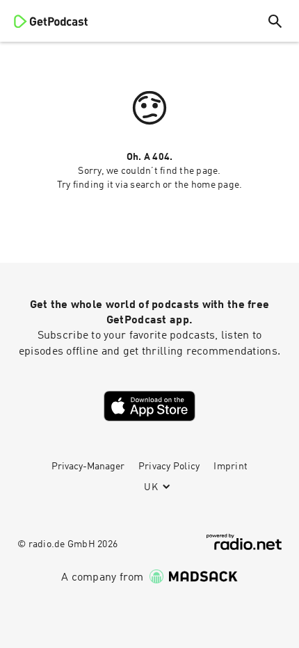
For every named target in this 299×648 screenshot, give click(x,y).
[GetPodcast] (51, 21)
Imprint (230, 466)
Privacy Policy (169, 466)
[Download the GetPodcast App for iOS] (149, 406)
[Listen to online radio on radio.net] (244, 542)
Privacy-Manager (87, 466)
